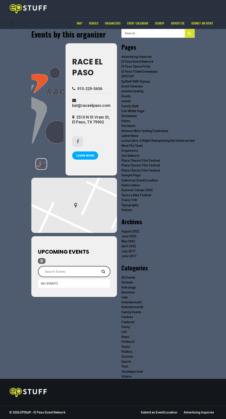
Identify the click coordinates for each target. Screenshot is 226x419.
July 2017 (128, 251)
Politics (126, 351)
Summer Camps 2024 (137, 190)
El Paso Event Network (137, 61)
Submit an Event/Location (139, 180)
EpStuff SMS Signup (135, 81)
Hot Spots (128, 126)
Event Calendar (132, 86)
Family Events (131, 312)
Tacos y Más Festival (136, 195)
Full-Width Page (132, 111)
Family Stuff (130, 106)
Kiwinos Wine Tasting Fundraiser (145, 131)
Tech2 (125, 347)
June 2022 (128, 236)
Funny (125, 327)
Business (128, 292)
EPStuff (25, 412)
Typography (129, 205)
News (125, 337)
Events (126, 96)
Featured (127, 322)
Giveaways (129, 116)
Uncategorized (132, 371)
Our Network (130, 155)
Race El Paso (87, 67)
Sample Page (131, 175)
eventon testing (132, 91)
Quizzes (127, 356)
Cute (124, 297)
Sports (126, 361)
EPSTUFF (127, 76)
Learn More (85, 155)
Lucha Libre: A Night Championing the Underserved (158, 140)
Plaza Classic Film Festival (140, 160)
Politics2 (127, 342)
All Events (128, 277)
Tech (124, 366)
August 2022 (130, 231)
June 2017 (128, 256)
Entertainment (131, 302)
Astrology (128, 287)
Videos (126, 376)
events (126, 101)
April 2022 (128, 246)
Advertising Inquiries (136, 57)
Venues (126, 210)
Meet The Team (132, 145)
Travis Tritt (129, 200)
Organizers (129, 150)
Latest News (130, 136)
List (123, 332)
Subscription (130, 185)
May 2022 (128, 241)
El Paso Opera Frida (135, 66)
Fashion (127, 317)
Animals (127, 282)
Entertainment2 (132, 307)
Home (125, 121)
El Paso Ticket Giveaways (139, 71)
